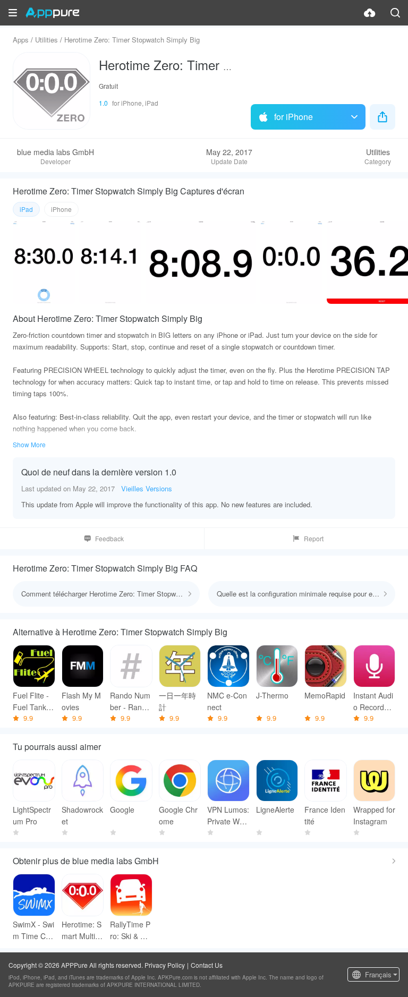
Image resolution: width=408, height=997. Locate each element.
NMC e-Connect (227, 701)
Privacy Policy (164, 964)
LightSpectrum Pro (32, 815)
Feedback (109, 538)
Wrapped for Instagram (374, 815)
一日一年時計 (177, 701)
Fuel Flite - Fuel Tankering (34, 701)
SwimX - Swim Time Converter (33, 930)
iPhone (61, 209)
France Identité (324, 815)
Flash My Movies (81, 701)
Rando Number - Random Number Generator (130, 701)
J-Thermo (272, 695)
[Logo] (52, 12)
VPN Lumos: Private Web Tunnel (228, 815)
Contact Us (207, 964)
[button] (13, 12)
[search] (395, 12)
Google (122, 809)
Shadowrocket (82, 815)
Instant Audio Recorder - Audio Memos (373, 701)
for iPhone (293, 116)
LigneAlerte (275, 809)
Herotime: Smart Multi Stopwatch (82, 930)
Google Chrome (178, 815)
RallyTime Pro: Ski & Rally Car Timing (130, 930)
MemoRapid (324, 695)
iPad (26, 209)
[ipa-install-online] (369, 12)
